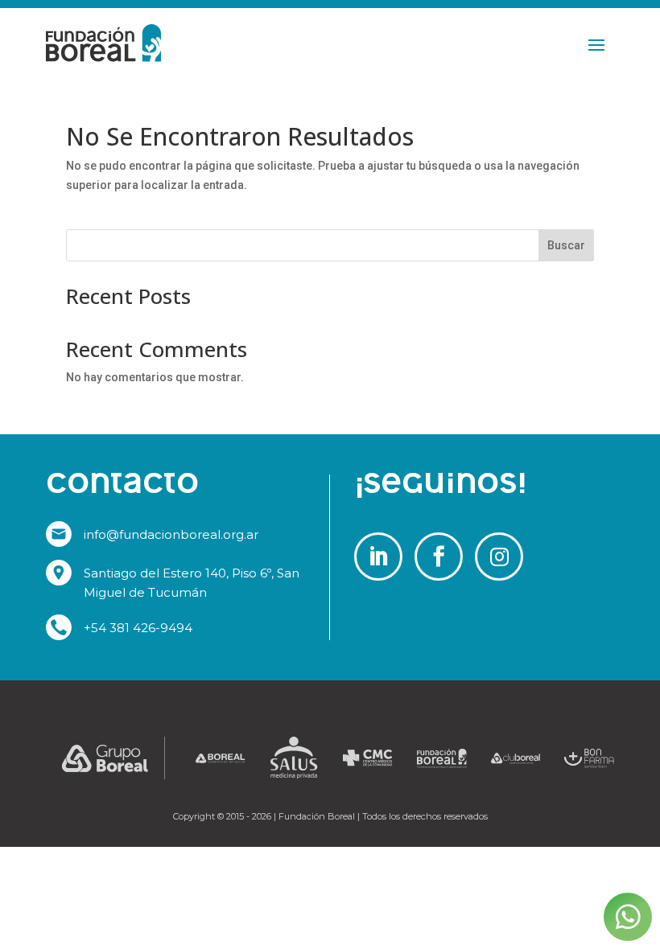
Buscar (566, 245)
